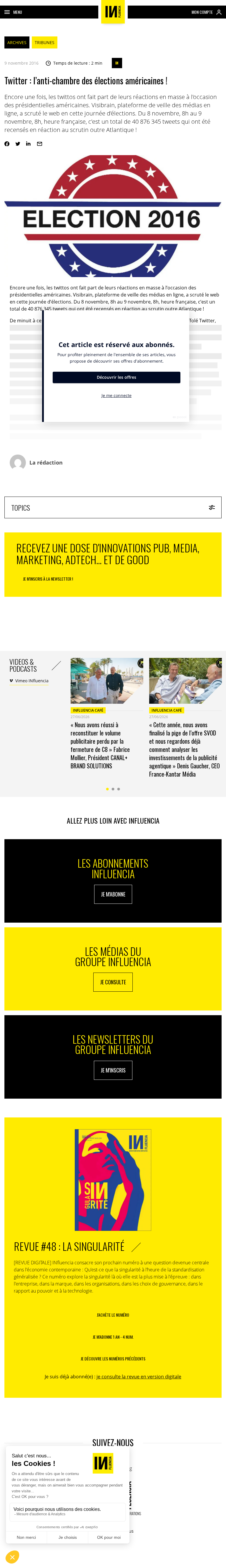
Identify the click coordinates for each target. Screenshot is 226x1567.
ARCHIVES (16, 42)
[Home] (113, 12)
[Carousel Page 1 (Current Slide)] (107, 789)
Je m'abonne (113, 894)
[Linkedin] (28, 143)
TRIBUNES (44, 42)
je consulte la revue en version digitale (139, 1376)
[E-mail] (39, 143)
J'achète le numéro (113, 1315)
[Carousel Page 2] (113, 789)
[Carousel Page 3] (118, 789)
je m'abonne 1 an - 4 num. (113, 1337)
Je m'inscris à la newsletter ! (48, 579)
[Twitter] (17, 143)
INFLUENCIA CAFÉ (88, 710)
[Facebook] (6, 143)
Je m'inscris (113, 1070)
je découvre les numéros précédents (113, 1358)
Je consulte (113, 982)
